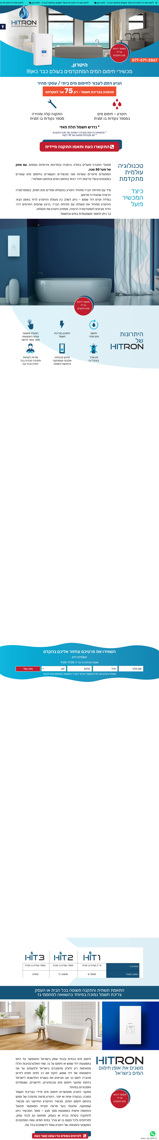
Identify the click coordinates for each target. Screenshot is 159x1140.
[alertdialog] (79, 2)
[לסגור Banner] (156, 2)
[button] (3, 26)
